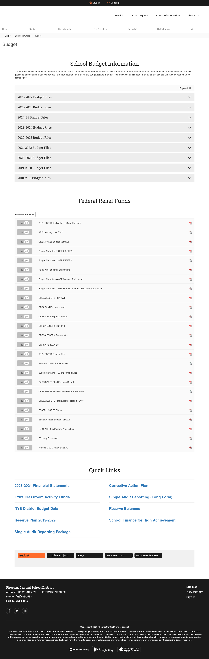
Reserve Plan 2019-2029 (35, 520)
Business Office (22, 35)
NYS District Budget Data (36, 508)
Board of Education (168, 15)
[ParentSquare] (79, 649)
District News (163, 28)
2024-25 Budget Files (33, 117)
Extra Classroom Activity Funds (42, 496)
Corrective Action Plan (128, 485)
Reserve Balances (124, 508)
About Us (193, 15)
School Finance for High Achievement (142, 520)
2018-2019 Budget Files (34, 178)
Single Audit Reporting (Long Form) (140, 496)
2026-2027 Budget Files (35, 97)
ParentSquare (139, 15)
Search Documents (24, 214)
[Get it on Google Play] (103, 649)
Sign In (191, 597)
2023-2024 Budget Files (35, 127)
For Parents (99, 28)
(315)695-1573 (24, 596)
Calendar (132, 28)
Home (5, 28)
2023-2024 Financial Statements (42, 485)
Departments (64, 28)
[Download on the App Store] (129, 649)
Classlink (118, 15)
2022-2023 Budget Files (35, 137)
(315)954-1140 (20, 600)
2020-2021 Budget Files (34, 158)
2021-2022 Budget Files (34, 148)
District (32, 28)
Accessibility (195, 591)
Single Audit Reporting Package (43, 531)
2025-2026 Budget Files (35, 107)
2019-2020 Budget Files (34, 168)
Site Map (192, 586)
